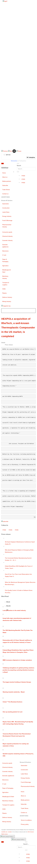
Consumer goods (7, 232)
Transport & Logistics (5, 283)
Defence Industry (7, 297)
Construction (6, 208)
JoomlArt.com (4, 831)
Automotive (5, 203)
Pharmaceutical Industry (6, 226)
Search (19, 165)
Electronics (5, 251)
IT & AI (4, 255)
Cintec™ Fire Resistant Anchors (12, 702)
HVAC (4, 289)
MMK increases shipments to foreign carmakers (17, 660)
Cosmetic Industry (7, 240)
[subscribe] (4, 521)
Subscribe (5, 185)
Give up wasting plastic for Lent (12, 712)
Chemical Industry (7, 236)
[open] (12, 164)
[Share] (18, 171)
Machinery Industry (5, 277)
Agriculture (5, 265)
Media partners (6, 181)
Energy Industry (6, 216)
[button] (4, 151)
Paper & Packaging (5, 260)
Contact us (5, 193)
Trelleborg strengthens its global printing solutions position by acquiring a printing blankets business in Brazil (18, 670)
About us (4, 177)
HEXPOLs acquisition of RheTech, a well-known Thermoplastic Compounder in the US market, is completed (18, 327)
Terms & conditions (26, 820)
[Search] (18, 163)
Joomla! (9, 831)
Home (4, 173)
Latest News (5, 212)
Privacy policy (25, 824)
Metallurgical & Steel (6, 271)
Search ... (26, 844)
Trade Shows (6, 189)
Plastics (4, 293)
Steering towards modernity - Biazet (14, 692)
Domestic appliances (5, 246)
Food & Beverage (7, 220)
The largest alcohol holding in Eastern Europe (17, 682)
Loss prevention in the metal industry (14, 610)
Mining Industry (6, 301)
